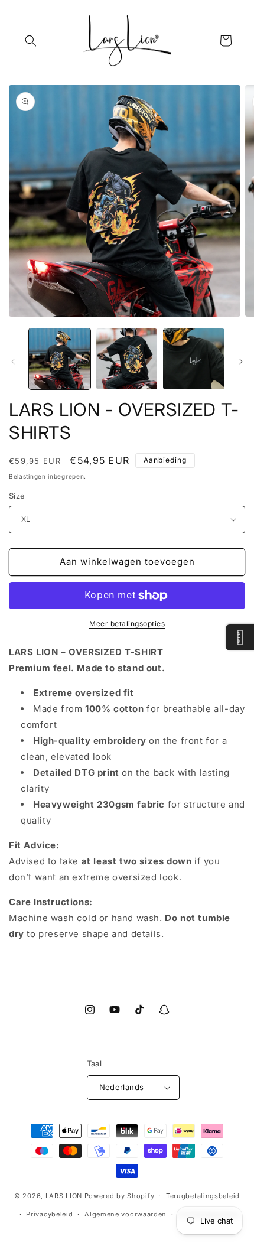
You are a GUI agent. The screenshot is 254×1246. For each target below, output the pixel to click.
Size (17, 495)
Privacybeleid (49, 1214)
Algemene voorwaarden (125, 1214)
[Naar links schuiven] (13, 362)
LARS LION (63, 1196)
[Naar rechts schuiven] (241, 362)
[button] (31, 41)
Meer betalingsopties (127, 623)
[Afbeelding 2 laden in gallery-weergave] (127, 359)
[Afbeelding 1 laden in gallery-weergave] (59, 359)
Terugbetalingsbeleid (203, 1196)
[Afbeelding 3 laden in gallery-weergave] (193, 359)
